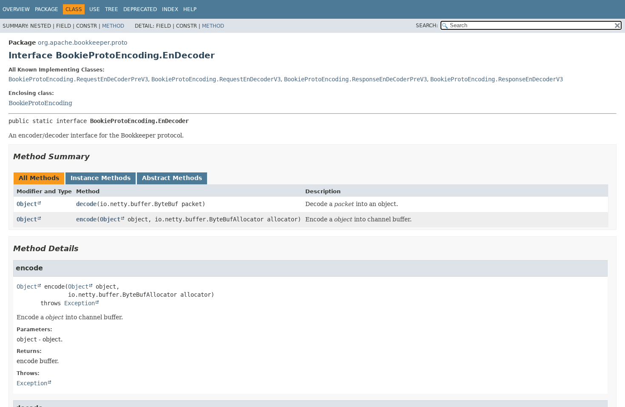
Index (170, 9)
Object (27, 204)
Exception (79, 303)
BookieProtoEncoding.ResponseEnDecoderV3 (496, 79)
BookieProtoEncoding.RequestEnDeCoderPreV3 (78, 79)
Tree (111, 9)
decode (86, 204)
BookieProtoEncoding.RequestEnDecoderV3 (216, 79)
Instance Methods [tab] (101, 178)
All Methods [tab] (39, 178)
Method (113, 26)
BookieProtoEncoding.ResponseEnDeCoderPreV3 (355, 79)
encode (86, 219)
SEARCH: (427, 26)
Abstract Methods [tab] (172, 178)
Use (94, 9)
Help (189, 9)
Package (46, 9)
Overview (16, 9)
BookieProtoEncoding (40, 103)
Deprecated (140, 9)
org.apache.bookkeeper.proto (83, 42)
